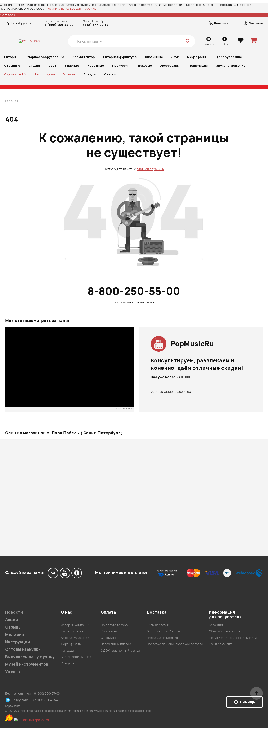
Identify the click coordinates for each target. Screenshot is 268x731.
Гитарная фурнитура (120, 57)
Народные (95, 65)
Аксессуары (169, 65)
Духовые (145, 65)
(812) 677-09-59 (96, 25)
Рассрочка (109, 631)
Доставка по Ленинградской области (175, 644)
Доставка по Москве (162, 638)
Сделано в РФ (15, 74)
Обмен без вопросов (225, 631)
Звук (175, 57)
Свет (52, 65)
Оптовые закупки (23, 649)
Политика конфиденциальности (233, 638)
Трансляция (198, 65)
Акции (11, 619)
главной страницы (150, 169)
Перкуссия (120, 65)
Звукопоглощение (230, 65)
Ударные (72, 65)
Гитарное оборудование (44, 57)
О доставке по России (163, 631)
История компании (75, 625)
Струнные (12, 65)
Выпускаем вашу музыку (30, 657)
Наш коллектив (72, 631)
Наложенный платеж (116, 644)
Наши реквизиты (221, 644)
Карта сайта (13, 706)
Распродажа (45, 74)
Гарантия (216, 625)
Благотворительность (78, 657)
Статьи (110, 74)
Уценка (69, 74)
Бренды (89, 74)
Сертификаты (71, 644)
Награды (67, 650)
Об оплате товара (114, 625)
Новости (14, 612)
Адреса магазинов (75, 638)
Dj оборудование (228, 57)
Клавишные (154, 57)
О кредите (108, 638)
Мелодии (14, 634)
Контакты (68, 663)
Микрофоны (196, 57)
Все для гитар (83, 57)
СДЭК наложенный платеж (120, 650)
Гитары (10, 57)
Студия (34, 65)
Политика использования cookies (71, 8)
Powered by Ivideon (123, 408)
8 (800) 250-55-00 (59, 25)
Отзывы (13, 627)
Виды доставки (158, 625)
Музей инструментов (26, 664)
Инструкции (17, 642)
